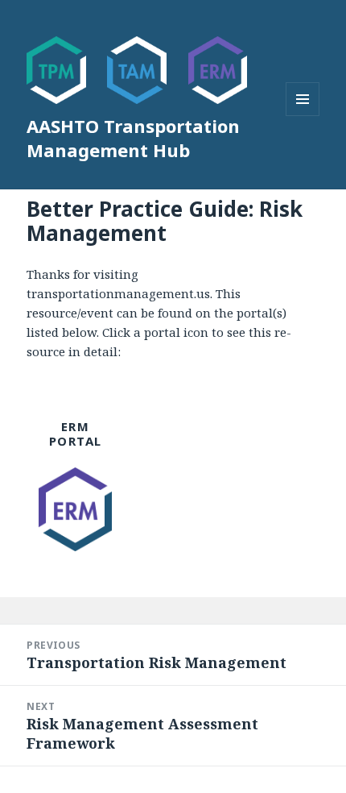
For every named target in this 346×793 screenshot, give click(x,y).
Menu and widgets (302, 115)
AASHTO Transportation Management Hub (133, 138)
